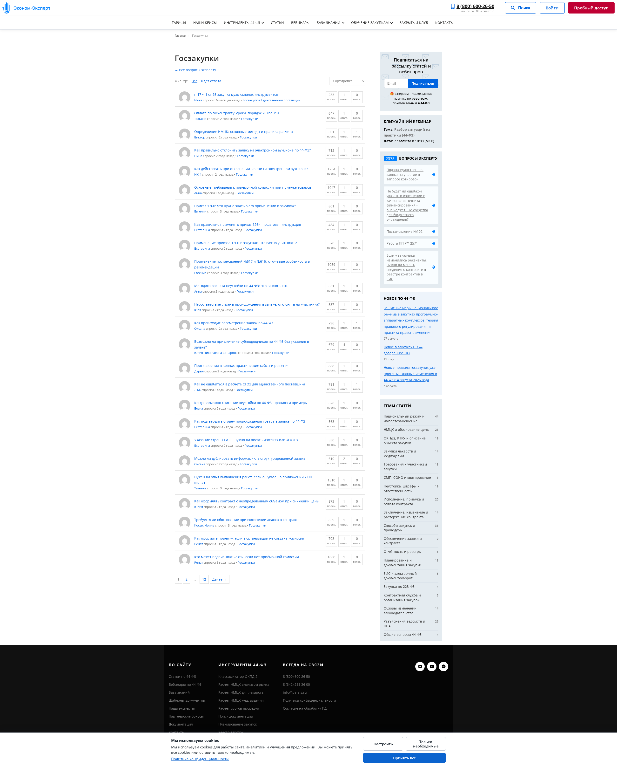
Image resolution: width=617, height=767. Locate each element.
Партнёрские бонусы (186, 716)
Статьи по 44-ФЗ (182, 676)
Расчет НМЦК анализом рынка (243, 684)
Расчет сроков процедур (238, 708)
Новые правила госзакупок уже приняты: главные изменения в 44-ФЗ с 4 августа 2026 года (410, 373)
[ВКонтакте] (420, 666)
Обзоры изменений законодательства (400, 610)
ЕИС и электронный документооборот (400, 576)
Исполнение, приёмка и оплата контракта (404, 501)
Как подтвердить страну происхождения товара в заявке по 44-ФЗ (249, 421)
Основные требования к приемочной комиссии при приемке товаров (252, 187)
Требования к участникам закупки (405, 466)
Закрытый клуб (414, 22)
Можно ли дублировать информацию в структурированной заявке (249, 458)
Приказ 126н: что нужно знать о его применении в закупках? (245, 206)
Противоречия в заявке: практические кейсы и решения (241, 365)
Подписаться (423, 83)
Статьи (277, 22)
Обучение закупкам (370, 22)
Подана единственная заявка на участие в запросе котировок (405, 174)
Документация (181, 724)
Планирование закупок (237, 724)
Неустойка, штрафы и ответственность (402, 488)
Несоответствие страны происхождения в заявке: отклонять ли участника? (257, 304)
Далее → (219, 579)
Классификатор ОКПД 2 (237, 676)
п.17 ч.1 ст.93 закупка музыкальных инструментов (236, 94)
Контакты (444, 22)
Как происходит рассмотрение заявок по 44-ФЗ (233, 323)
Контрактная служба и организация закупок (402, 597)
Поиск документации (235, 716)
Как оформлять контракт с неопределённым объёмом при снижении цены (256, 501)
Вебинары (300, 22)
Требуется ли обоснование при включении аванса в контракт (246, 519)
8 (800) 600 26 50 (296, 676)
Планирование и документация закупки (402, 562)
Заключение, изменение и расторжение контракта (406, 514)
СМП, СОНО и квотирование (407, 477)
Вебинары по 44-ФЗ (185, 684)
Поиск (524, 8)
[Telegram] (443, 666)
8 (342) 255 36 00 (296, 684)
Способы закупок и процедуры (399, 528)
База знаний (328, 22)
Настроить (383, 743)
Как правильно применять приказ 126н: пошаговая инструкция (247, 224)
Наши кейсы (205, 22)
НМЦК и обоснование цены (406, 429)
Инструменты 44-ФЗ (242, 22)
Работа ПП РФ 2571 (402, 243)
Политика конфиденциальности (309, 700)
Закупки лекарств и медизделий (400, 453)
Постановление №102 (405, 231)
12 (204, 579)
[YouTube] (431, 666)
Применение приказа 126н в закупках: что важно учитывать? (245, 242)
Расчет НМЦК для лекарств (240, 692)
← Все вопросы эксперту (195, 70)
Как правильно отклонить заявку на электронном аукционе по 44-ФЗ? (252, 150)
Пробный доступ (591, 8)
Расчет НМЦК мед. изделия (241, 700)
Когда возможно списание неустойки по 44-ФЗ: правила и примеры (251, 402)
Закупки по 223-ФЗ (399, 586)
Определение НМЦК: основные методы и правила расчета (243, 131)
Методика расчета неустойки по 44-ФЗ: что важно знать (241, 285)
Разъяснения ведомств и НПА (404, 623)
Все (194, 81)
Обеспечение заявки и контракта (403, 541)
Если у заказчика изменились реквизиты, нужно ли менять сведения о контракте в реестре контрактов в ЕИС (407, 267)
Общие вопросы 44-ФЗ (403, 634)
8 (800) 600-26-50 (475, 6)
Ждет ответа (211, 81)
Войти (552, 8)
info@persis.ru (295, 692)
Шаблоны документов (187, 700)
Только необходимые (426, 743)
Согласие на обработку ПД (305, 708)
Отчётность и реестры (403, 551)
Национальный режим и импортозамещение (404, 418)
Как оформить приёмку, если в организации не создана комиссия (249, 538)
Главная (181, 36)
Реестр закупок (230, 732)
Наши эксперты (182, 708)
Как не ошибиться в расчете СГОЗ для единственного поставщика (249, 384)
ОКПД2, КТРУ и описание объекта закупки (405, 440)
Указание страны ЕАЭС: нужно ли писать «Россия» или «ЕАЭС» (246, 440)
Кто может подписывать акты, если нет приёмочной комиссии (246, 557)
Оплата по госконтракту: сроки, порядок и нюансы (236, 113)
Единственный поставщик (280, 100)
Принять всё (404, 757)
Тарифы (179, 22)
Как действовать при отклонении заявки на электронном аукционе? (251, 168)
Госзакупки (251, 100)
